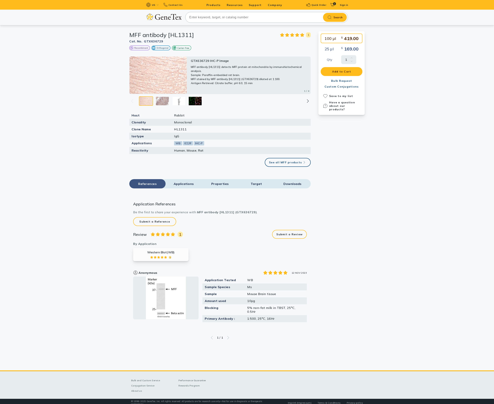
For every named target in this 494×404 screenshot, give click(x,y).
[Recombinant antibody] (139, 48)
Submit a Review (289, 234)
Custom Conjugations (342, 86)
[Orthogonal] (160, 48)
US (153, 4)
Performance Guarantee (192, 380)
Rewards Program (189, 385)
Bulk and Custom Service (145, 380)
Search (338, 17)
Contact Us (175, 4)
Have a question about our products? (342, 106)
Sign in (344, 4)
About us (136, 390)
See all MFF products (285, 162)
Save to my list (341, 96)
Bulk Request (341, 81)
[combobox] (266, 17)
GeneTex (163, 16)
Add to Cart (341, 71)
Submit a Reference (154, 221)
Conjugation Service (143, 385)
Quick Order (318, 4)
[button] (308, 101)
